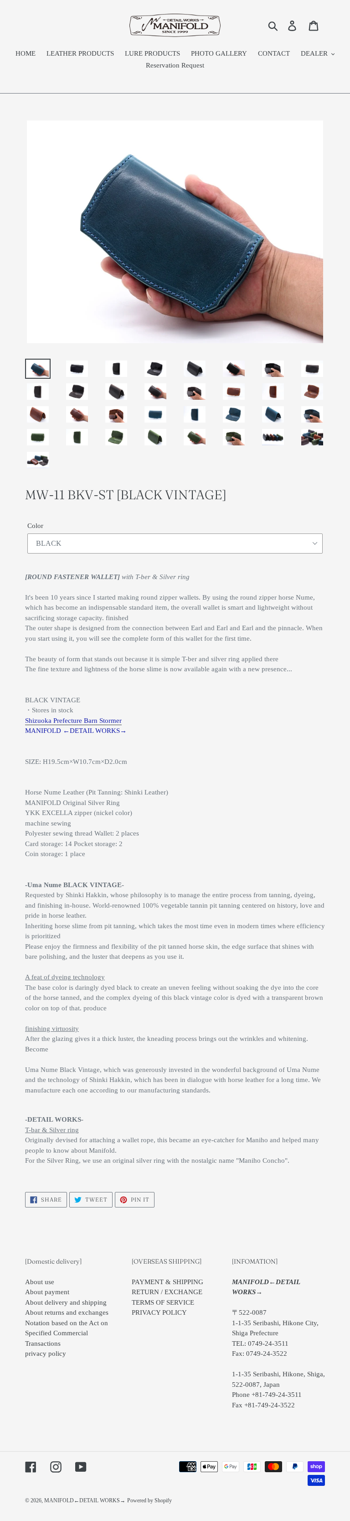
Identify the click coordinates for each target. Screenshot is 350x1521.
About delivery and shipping (66, 1302)
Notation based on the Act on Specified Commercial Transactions (66, 1333)
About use (39, 1282)
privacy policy (45, 1353)
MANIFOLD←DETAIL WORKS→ (84, 1500)
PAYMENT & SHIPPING (167, 1282)
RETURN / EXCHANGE (167, 1292)
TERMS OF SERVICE (163, 1302)
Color (35, 525)
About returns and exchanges (66, 1312)
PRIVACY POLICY (159, 1312)
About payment (47, 1292)
